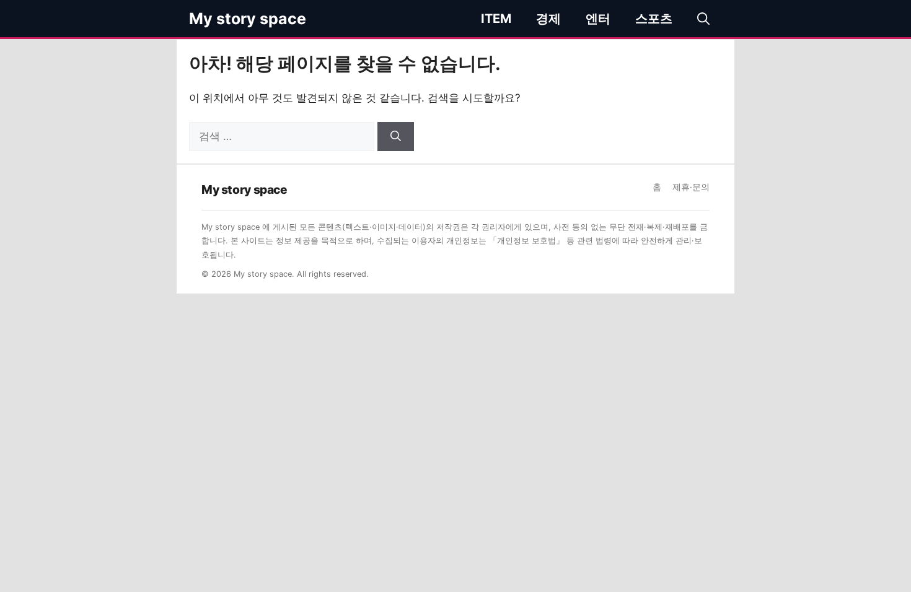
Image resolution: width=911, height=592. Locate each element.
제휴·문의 (691, 187)
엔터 (598, 18)
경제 (548, 18)
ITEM (496, 18)
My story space (247, 18)
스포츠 (653, 18)
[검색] (395, 137)
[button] (703, 18)
